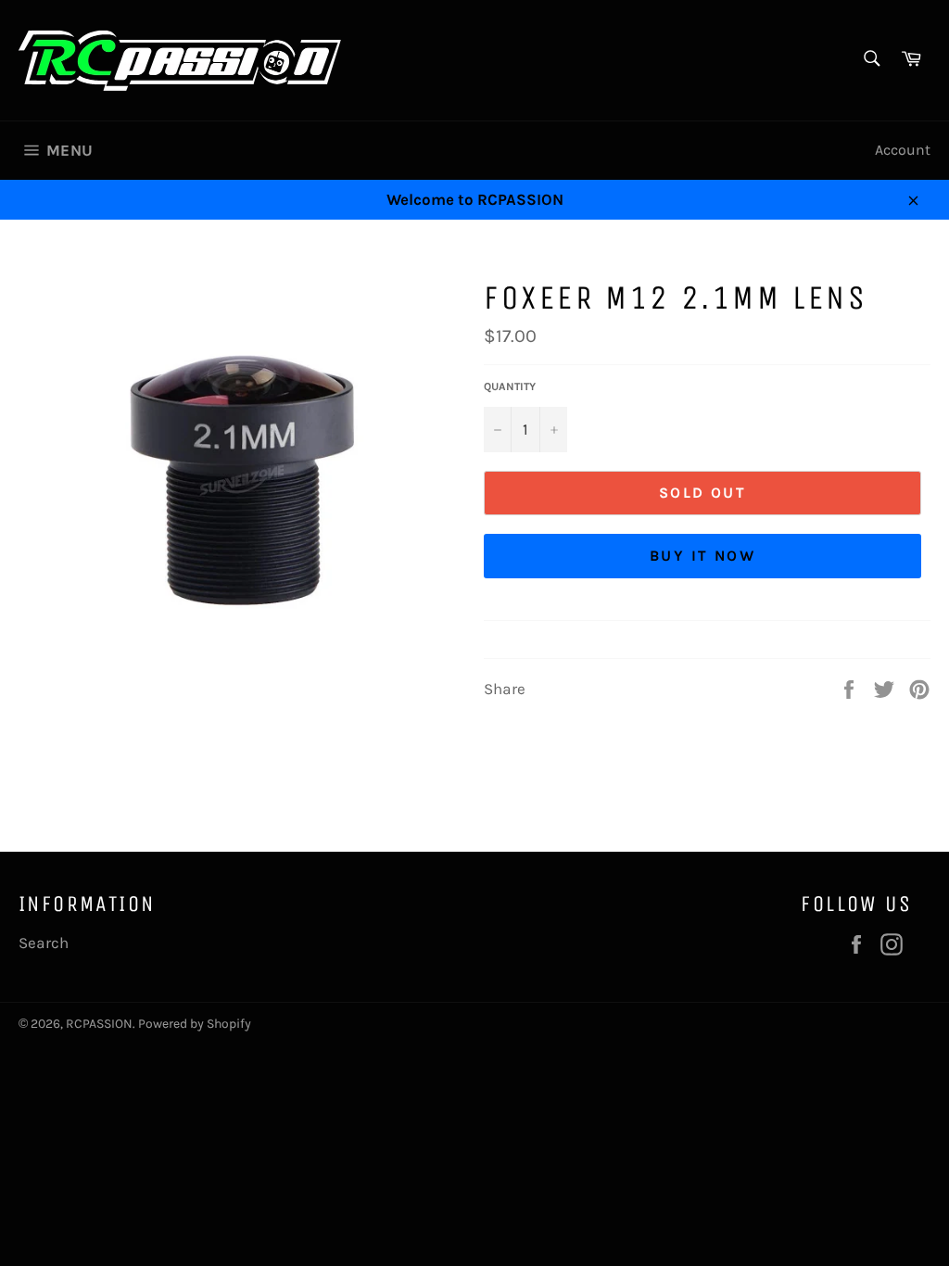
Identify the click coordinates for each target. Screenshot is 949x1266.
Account (902, 149)
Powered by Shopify (194, 1024)
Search (44, 942)
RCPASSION (99, 1024)
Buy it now (702, 555)
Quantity (510, 386)
